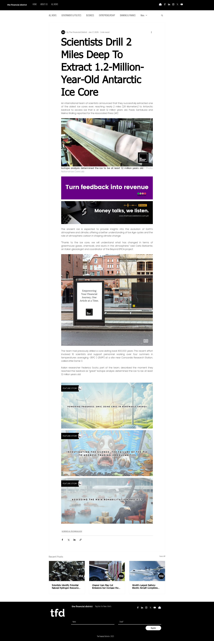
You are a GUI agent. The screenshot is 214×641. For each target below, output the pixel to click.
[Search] (165, 5)
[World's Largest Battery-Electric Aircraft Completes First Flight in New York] (147, 571)
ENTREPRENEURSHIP (107, 15)
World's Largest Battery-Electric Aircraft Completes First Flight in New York (145, 586)
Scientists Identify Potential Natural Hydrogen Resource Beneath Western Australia (65, 586)
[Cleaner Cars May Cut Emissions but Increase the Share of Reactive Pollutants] (107, 571)
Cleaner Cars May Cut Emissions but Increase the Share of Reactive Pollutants (105, 586)
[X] (177, 4)
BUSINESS (90, 15)
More (142, 15)
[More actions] (151, 32)
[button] (162, 15)
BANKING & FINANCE (128, 15)
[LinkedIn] (169, 4)
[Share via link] (80, 540)
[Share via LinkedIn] (74, 540)
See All (162, 556)
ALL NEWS (52, 15)
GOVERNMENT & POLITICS (71, 15)
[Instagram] (173, 4)
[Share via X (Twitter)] (68, 540)
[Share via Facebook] (62, 540)
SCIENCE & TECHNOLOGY (72, 531)
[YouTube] (181, 4)
